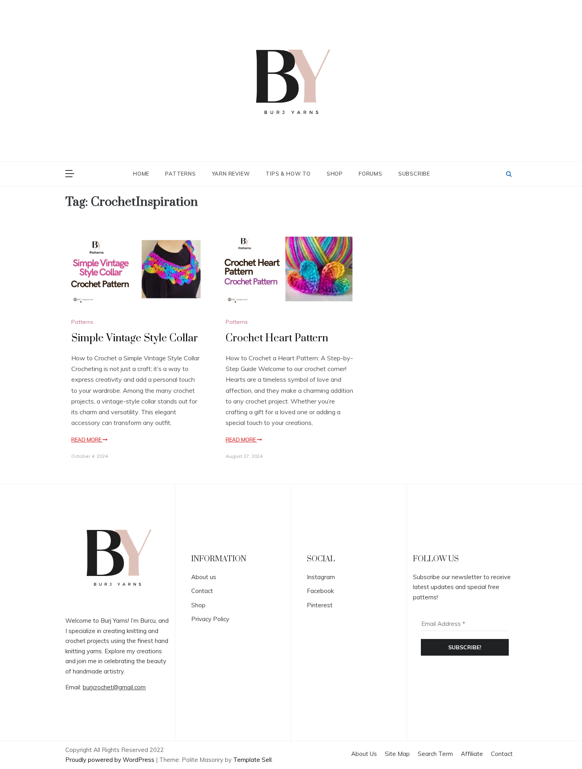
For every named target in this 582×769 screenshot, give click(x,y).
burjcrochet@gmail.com (114, 687)
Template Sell (252, 759)
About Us (364, 754)
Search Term (435, 754)
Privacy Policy (210, 619)
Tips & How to (288, 173)
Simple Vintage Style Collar (134, 338)
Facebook (320, 591)
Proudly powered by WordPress (110, 759)
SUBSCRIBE (414, 173)
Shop (335, 173)
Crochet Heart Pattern (277, 338)
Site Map (397, 754)
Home (141, 173)
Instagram (321, 577)
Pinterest (320, 605)
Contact (202, 591)
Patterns (180, 173)
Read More (87, 439)
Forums (370, 173)
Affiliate (472, 754)
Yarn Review (231, 173)
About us (203, 577)
